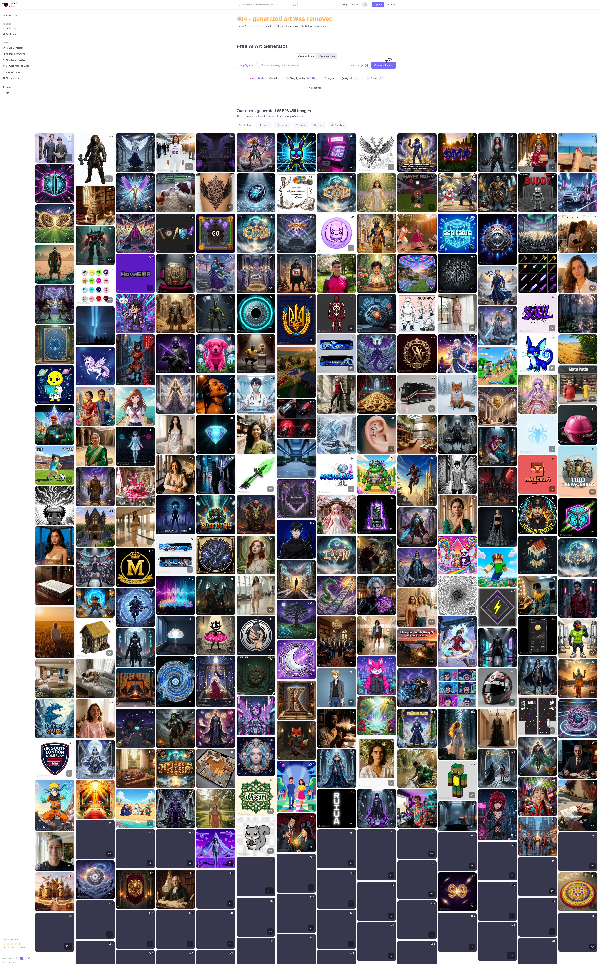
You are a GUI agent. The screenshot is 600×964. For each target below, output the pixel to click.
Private (374, 78)
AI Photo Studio (13, 78)
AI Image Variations (15, 53)
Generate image (306, 56)
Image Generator (14, 48)
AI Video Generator (15, 60)
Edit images (12, 34)
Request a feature (10, 962)
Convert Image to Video (17, 66)
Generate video (327, 56)
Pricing (343, 4)
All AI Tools (11, 15)
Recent (265, 125)
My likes (246, 125)
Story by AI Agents (299, 78)
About (10, 958)
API (7, 93)
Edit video (11, 28)
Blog (4, 958)
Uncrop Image (13, 72)
